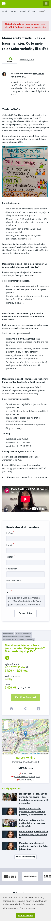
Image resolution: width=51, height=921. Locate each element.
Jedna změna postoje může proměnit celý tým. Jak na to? (33, 834)
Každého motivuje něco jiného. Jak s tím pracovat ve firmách (32, 823)
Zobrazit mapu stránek (27, 893)
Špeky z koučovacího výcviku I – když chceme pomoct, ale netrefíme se (32, 811)
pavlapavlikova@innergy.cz (27, 776)
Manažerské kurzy (27, 11)
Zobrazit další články (25, 857)
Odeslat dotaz (25, 613)
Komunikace (8, 633)
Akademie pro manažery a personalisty (18, 639)
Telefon (10, 556)
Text (9, 592)
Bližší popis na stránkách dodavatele (24, 477)
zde (43, 27)
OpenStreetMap (34, 753)
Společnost (11, 568)
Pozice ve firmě (13, 580)
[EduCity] (4, 3)
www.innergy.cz (26, 779)
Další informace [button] (28, 908)
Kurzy (13, 11)
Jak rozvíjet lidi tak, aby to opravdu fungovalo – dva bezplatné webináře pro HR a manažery (33, 798)
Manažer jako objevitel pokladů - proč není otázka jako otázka (33, 846)
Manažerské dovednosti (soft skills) (16, 636)
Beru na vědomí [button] (25, 915)
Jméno (10, 533)
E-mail (10, 544)
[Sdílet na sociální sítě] (25, 708)
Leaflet (23, 753)
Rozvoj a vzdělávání (23, 633)
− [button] (6, 727)
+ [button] (6, 723)
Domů (4, 11)
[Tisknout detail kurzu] (39, 708)
